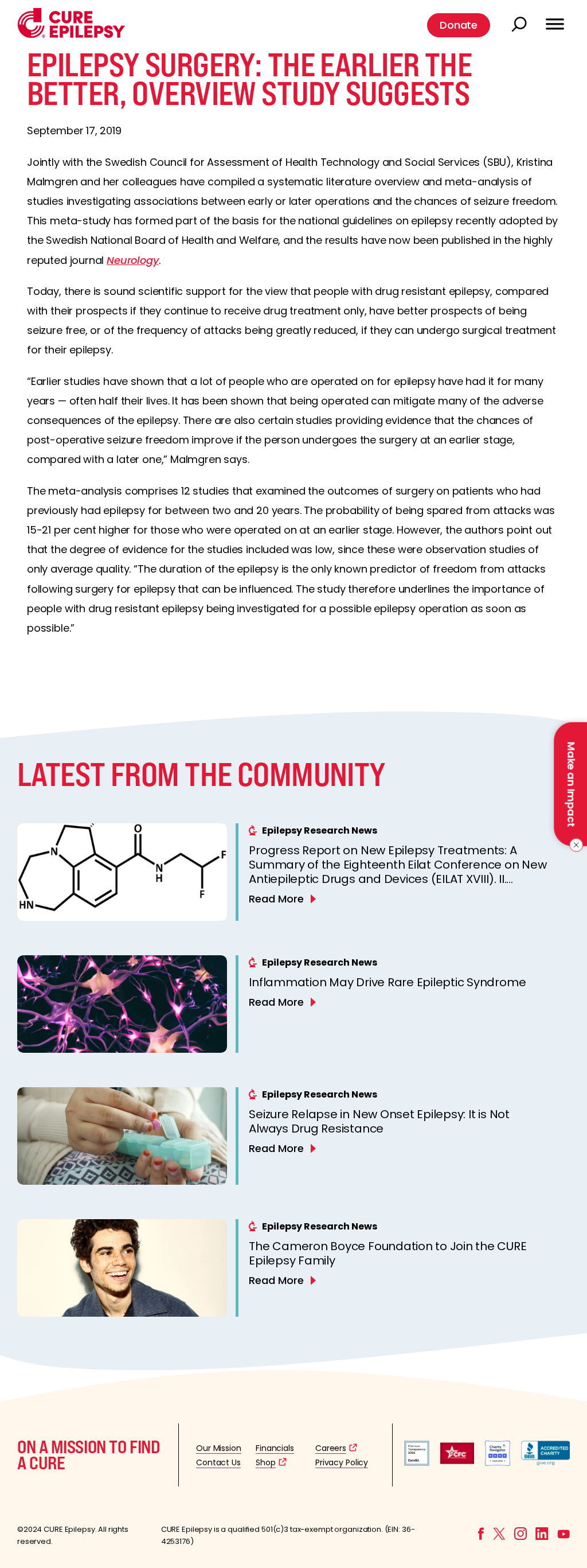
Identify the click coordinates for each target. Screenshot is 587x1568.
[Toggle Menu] (555, 19)
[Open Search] (520, 25)
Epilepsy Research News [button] (319, 830)
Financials (275, 1448)
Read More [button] (276, 899)
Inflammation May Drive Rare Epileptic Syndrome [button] (387, 982)
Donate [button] (459, 25)
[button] (71, 35)
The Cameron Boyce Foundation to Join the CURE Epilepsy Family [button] (387, 1253)
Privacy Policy (341, 1462)
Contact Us (218, 1462)
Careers (330, 1448)
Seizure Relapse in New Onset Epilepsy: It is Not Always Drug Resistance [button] (379, 1121)
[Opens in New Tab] (416, 1462)
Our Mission (218, 1448)
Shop (265, 1462)
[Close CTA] (574, 845)
